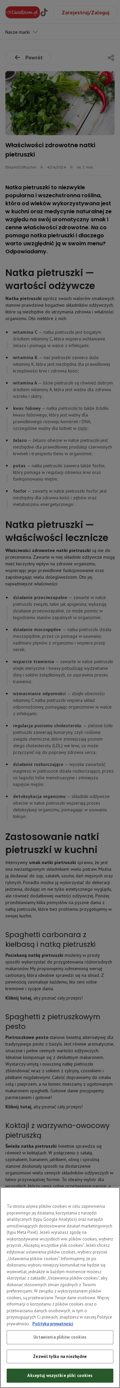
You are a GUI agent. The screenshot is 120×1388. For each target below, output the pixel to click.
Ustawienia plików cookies (59, 1337)
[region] (60, 1287)
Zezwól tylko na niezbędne (60, 1356)
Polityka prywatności (52, 1324)
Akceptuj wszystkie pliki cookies (59, 1375)
